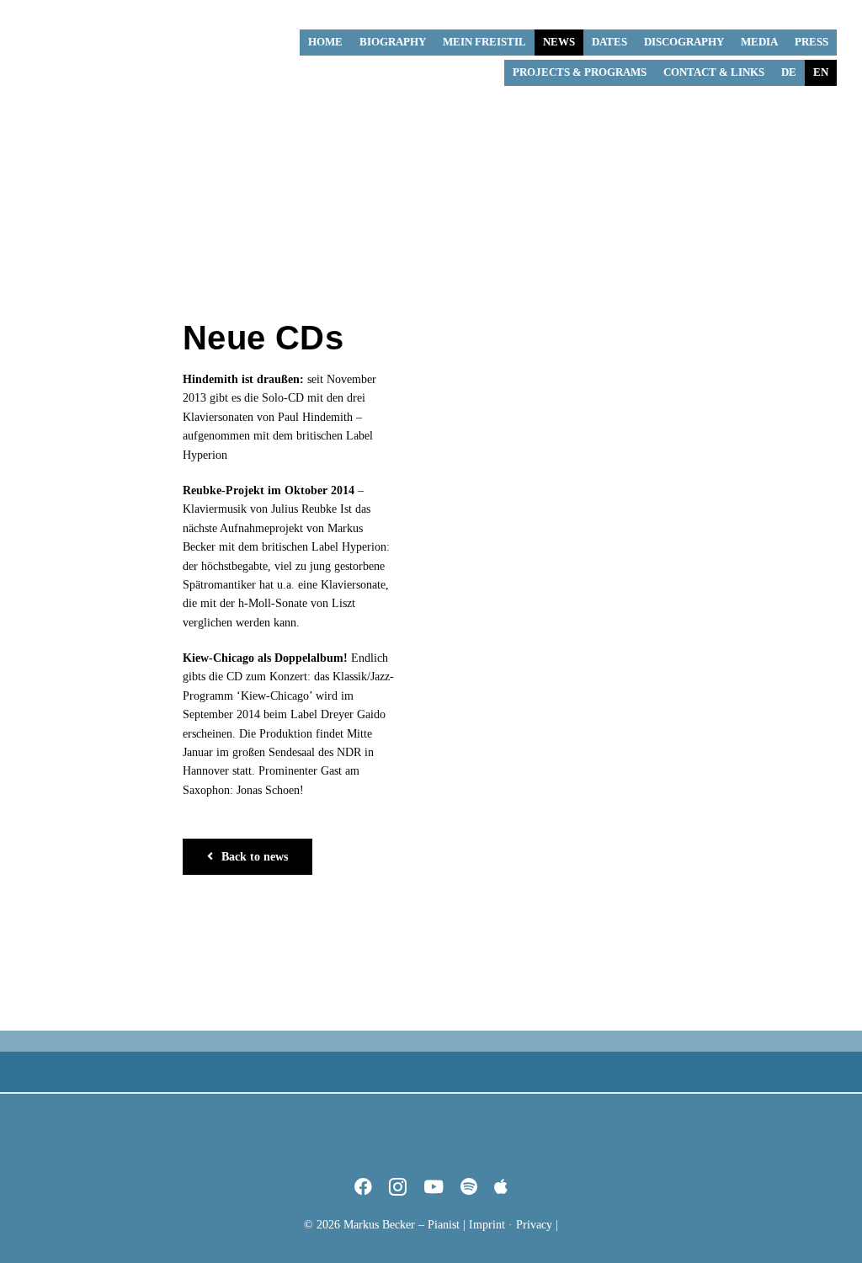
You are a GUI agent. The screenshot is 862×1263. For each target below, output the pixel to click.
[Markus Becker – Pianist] (88, 14)
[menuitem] (789, 73)
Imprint (487, 1224)
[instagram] (398, 1187)
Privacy (534, 1224)
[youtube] (433, 1187)
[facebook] (363, 1187)
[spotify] (468, 1187)
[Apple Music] (501, 1187)
